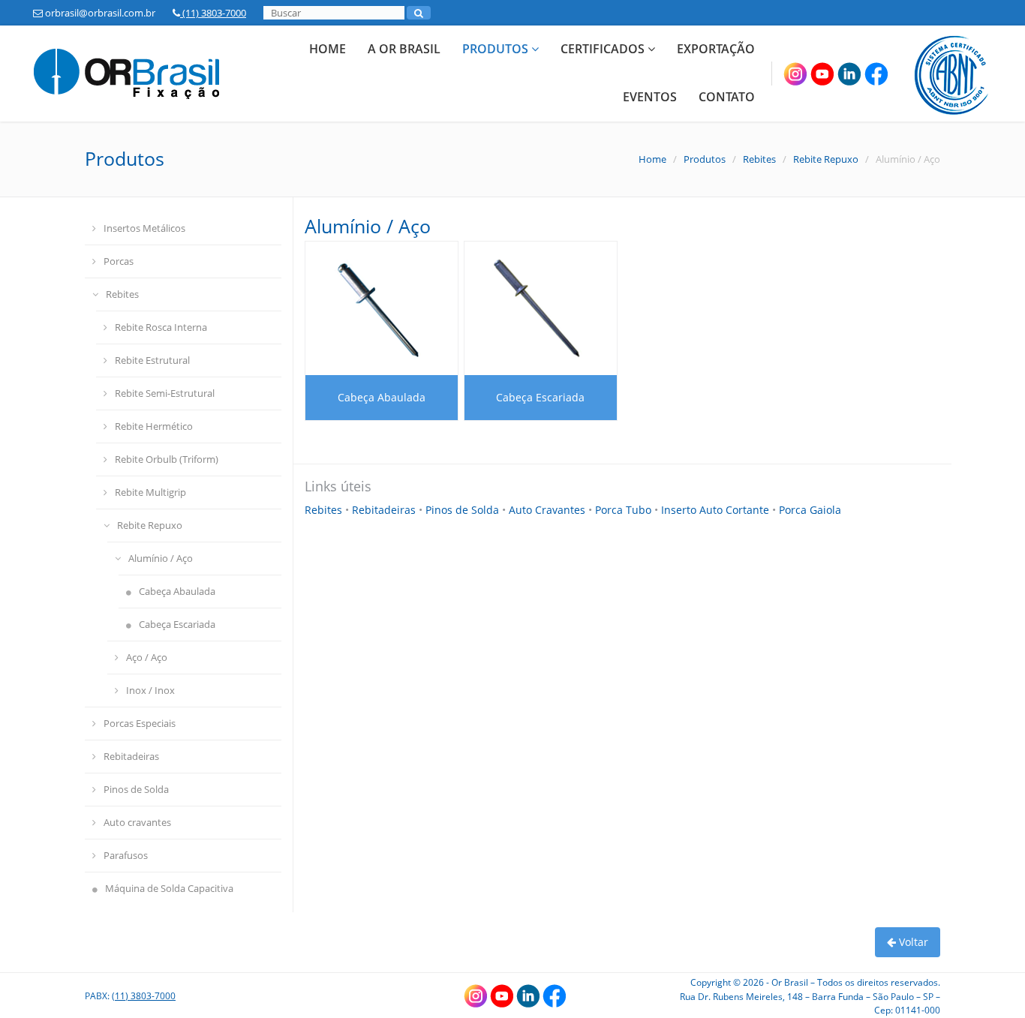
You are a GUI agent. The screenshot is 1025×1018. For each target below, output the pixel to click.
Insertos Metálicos (144, 228)
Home (327, 49)
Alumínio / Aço (160, 558)
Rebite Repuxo (825, 159)
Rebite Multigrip (150, 492)
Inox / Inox (150, 690)
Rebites (759, 159)
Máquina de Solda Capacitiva (169, 888)
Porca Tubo (624, 510)
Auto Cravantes (548, 510)
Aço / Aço (146, 657)
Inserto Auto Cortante (716, 510)
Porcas (119, 261)
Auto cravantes (137, 822)
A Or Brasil (404, 49)
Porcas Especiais (140, 723)
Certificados (604, 49)
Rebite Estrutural (152, 360)
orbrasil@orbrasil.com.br (99, 13)
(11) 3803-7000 (213, 13)
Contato (727, 97)
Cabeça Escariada (177, 624)
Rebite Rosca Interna (161, 327)
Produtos (496, 49)
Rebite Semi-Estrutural (165, 393)
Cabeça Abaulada (177, 591)
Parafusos (126, 855)
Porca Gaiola (810, 510)
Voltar (912, 942)
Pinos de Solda (136, 789)
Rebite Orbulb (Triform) (166, 459)
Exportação (716, 49)
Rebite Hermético (154, 426)
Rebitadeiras (131, 756)
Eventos (650, 97)
